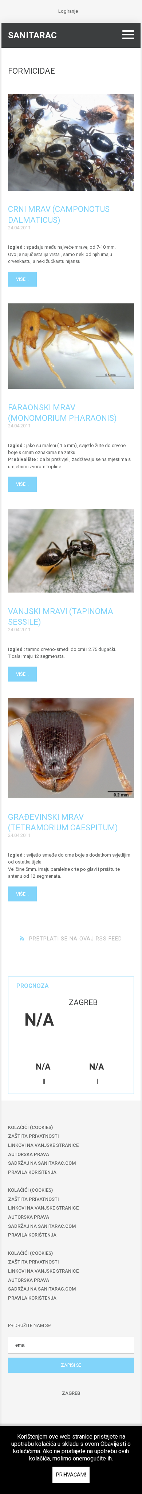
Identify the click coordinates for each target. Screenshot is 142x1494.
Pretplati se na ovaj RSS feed (75, 938)
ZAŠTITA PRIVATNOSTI (33, 1136)
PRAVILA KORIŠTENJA (32, 1172)
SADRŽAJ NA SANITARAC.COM (42, 1163)
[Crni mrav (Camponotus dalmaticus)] (71, 142)
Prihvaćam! (71, 1475)
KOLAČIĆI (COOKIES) (30, 1127)
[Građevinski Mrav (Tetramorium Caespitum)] (71, 748)
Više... (22, 279)
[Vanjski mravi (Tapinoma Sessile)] (71, 551)
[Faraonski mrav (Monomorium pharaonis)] (71, 346)
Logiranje (68, 11)
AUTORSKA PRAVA (28, 1154)
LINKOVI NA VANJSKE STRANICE (43, 1145)
